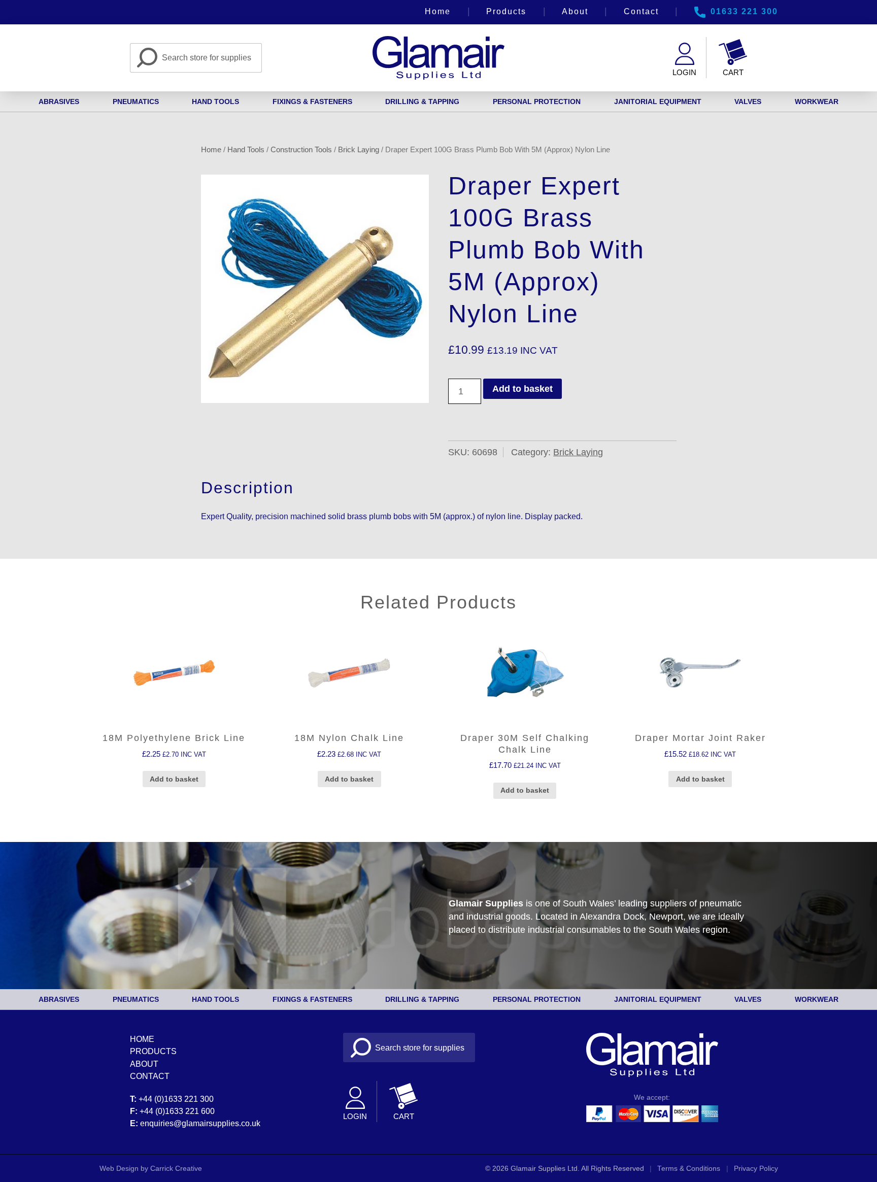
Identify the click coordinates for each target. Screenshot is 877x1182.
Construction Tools (301, 149)
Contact (641, 11)
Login (684, 72)
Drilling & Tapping (422, 101)
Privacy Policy (756, 1168)
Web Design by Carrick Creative (150, 1168)
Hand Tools (215, 101)
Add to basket (522, 389)
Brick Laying (358, 149)
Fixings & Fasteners (312, 101)
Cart (733, 72)
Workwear (816, 101)
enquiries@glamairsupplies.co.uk (200, 1123)
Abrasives (59, 101)
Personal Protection (537, 101)
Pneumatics (136, 101)
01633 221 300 (744, 11)
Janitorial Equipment (657, 101)
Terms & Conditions (688, 1168)
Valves (747, 101)
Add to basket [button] (174, 779)
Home (438, 11)
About (575, 11)
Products (506, 11)
